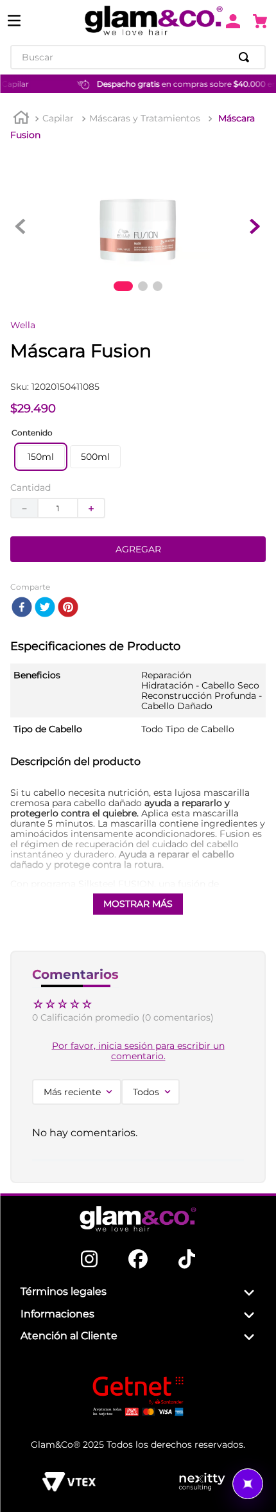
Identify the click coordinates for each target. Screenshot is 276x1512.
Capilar (58, 118)
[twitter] (45, 608)
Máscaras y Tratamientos (144, 118)
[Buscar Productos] (246, 57)
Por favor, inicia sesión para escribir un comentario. (138, 1051)
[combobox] (138, 57)
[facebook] (22, 608)
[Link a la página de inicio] (21, 119)
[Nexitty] (202, 1481)
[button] (41, 456)
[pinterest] (68, 608)
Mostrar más (138, 904)
